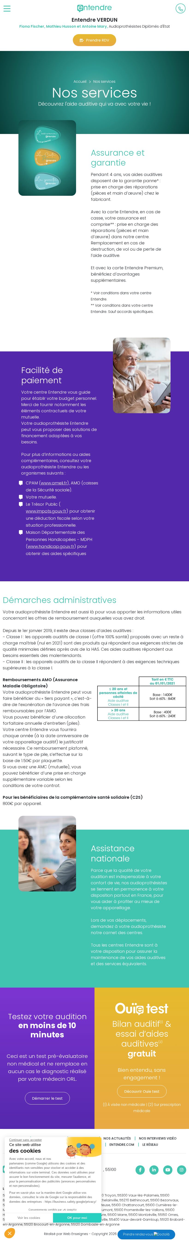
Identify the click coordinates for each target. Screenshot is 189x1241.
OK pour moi (77, 1218)
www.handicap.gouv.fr (51, 546)
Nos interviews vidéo (158, 1138)
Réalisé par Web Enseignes (66, 1234)
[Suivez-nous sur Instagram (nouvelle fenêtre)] (181, 1170)
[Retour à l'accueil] (94, 8)
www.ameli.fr (54, 483)
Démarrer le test (47, 1098)
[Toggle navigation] (7, 9)
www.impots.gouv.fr (46, 511)
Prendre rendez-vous (138, 1234)
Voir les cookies (29, 1218)
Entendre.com (121, 1145)
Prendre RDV (97, 40)
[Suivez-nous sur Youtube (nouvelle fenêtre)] (167, 1170)
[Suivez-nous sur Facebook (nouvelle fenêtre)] (140, 1170)
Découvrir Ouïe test (141, 1091)
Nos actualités (117, 1138)
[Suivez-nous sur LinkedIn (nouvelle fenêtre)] (154, 1170)
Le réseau (150, 1145)
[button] (9, 1233)
